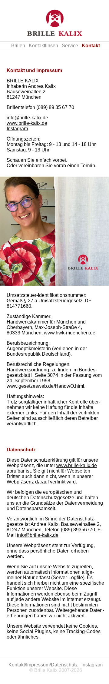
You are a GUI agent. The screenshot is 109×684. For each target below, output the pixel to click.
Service (70, 45)
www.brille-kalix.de (27, 123)
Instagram (17, 128)
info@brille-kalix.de (27, 117)
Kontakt (91, 45)
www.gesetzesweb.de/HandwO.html (45, 386)
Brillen (18, 45)
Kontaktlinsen (43, 45)
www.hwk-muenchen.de (69, 332)
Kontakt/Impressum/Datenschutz (43, 664)
